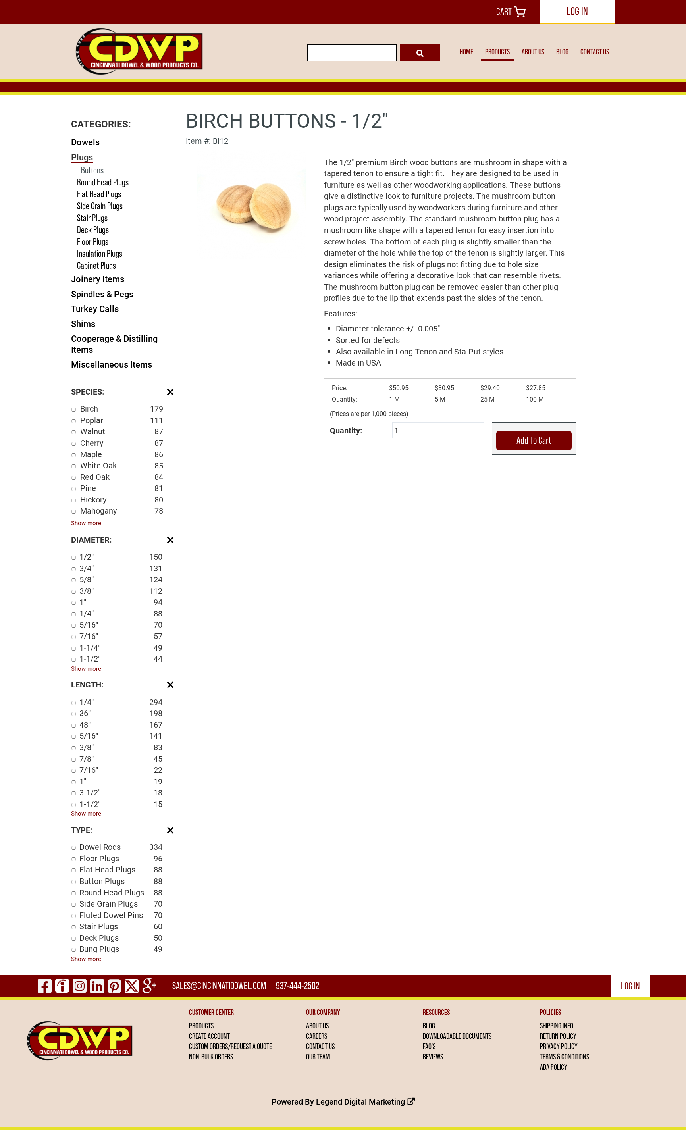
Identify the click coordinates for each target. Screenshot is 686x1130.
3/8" (120, 590)
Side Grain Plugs (100, 205)
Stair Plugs (92, 217)
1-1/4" (120, 647)
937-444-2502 (297, 985)
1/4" (120, 613)
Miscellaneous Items (111, 364)
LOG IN (577, 11)
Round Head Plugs (103, 182)
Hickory (121, 499)
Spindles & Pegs (102, 294)
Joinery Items (97, 279)
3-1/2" (120, 792)
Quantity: (346, 430)
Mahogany (121, 510)
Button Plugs (120, 881)
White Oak (121, 465)
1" (120, 602)
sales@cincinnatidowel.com (219, 985)
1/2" (120, 556)
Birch (121, 408)
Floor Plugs (92, 241)
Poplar (121, 420)
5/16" (120, 624)
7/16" (120, 636)
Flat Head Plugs (99, 194)
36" (120, 713)
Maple (121, 454)
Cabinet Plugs (96, 265)
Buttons (92, 170)
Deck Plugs (93, 229)
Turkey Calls (95, 308)
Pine (121, 488)
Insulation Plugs (99, 253)
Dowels (85, 142)
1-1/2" (120, 658)
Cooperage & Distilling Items (114, 344)
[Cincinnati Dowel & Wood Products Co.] (138, 51)
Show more (86, 523)
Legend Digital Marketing (361, 1101)
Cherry (121, 442)
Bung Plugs (120, 948)
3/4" (120, 568)
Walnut (121, 431)
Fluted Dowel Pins (120, 915)
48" (120, 724)
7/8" (120, 758)
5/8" (120, 579)
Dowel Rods (120, 846)
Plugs (82, 157)
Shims (83, 323)
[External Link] (251, 203)
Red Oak (121, 477)
